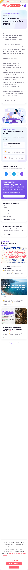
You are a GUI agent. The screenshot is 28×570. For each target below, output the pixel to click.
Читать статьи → (7, 234)
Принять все (14, 567)
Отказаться (14, 560)
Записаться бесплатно (14, 196)
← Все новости (14, 343)
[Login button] (22, 5)
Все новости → (4, 245)
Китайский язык (7, 216)
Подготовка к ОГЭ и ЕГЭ (9, 219)
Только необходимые (14, 563)
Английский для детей (8, 213)
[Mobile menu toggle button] (25, 5)
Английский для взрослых (9, 210)
